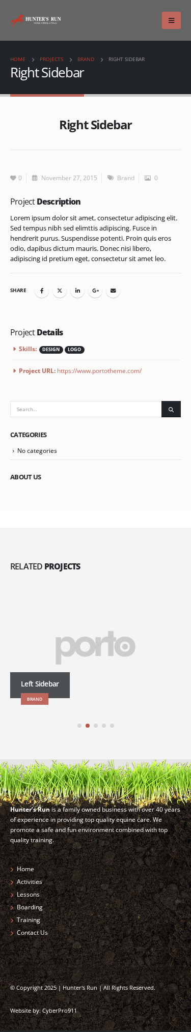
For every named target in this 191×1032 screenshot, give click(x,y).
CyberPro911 (59, 1010)
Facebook (42, 290)
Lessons (28, 894)
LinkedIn (77, 290)
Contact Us (32, 932)
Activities (29, 881)
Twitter (59, 290)
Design (51, 350)
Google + (95, 290)
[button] (79, 725)
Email (113, 290)
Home (25, 869)
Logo (74, 350)
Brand (125, 178)
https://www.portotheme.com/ (99, 370)
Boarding (30, 907)
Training (28, 919)
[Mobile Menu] (171, 20)
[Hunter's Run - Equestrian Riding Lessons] (35, 20)
